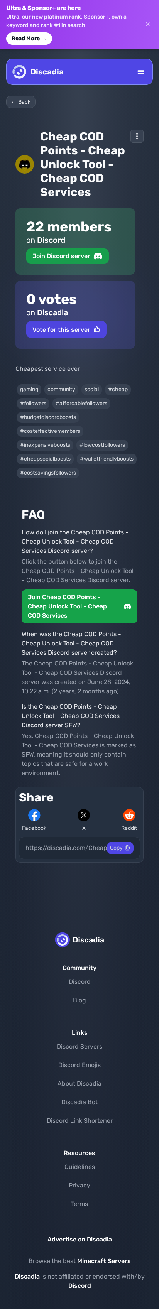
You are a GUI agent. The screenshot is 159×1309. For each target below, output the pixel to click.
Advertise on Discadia (79, 1239)
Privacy (79, 1185)
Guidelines (79, 1166)
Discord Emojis (79, 1065)
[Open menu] (141, 71)
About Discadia (79, 1083)
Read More (29, 38)
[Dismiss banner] (148, 24)
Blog (79, 1000)
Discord (80, 981)
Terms (79, 1204)
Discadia (27, 1276)
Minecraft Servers (104, 1261)
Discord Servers (79, 1046)
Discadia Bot (79, 1102)
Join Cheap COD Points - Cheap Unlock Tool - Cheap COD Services (67, 606)
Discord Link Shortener (80, 1120)
